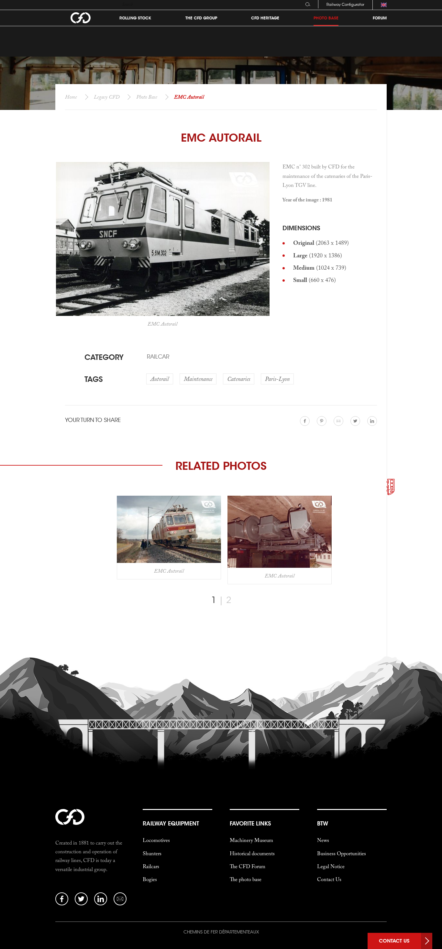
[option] (169, 537)
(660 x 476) (314, 280)
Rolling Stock (135, 18)
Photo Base (146, 96)
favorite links (250, 823)
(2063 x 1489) (321, 242)
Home (71, 96)
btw (322, 823)
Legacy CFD (106, 96)
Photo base (326, 18)
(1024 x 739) (319, 267)
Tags (93, 379)
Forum (380, 18)
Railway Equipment (171, 823)
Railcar (158, 356)
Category (104, 357)
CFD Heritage (265, 18)
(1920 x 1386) (317, 255)
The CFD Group (201, 18)
